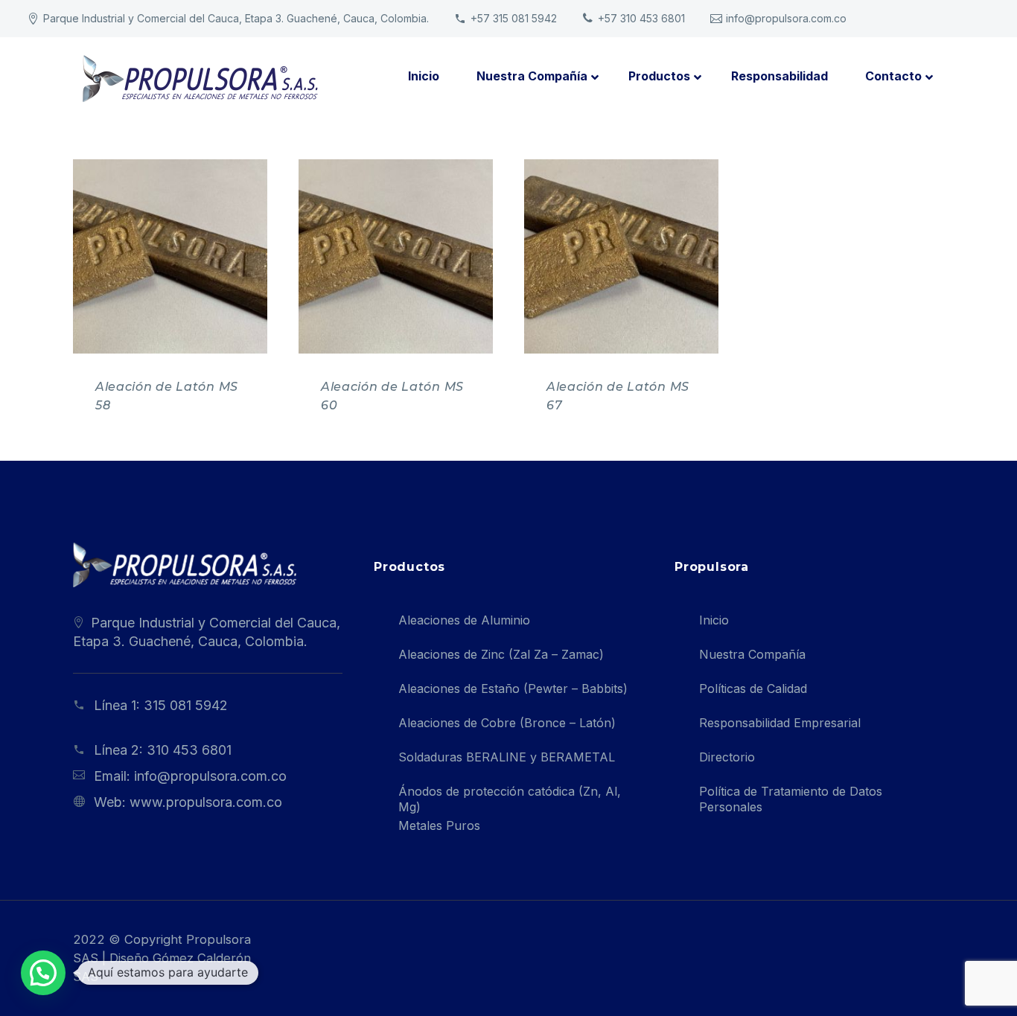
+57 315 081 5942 (514, 18)
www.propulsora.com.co (206, 802)
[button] (43, 972)
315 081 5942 (186, 705)
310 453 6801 (189, 750)
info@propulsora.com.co (786, 18)
